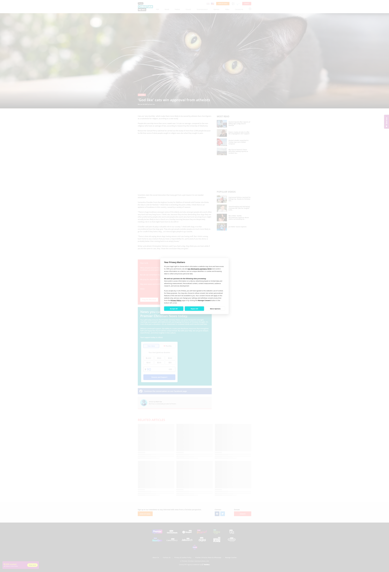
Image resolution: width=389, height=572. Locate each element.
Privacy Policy (176, 300)
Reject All (194, 309)
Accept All (174, 309)
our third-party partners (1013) (200, 269)
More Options (215, 309)
